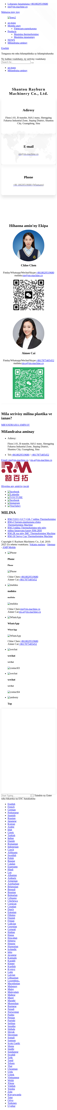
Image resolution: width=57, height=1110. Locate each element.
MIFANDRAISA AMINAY (15, 424)
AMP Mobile (9, 547)
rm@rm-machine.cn (18, 6)
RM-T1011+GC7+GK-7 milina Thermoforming (32, 519)
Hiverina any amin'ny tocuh (15, 486)
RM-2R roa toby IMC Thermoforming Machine (31, 533)
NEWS (11, 40)
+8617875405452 (45, 360)
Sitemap (51, 544)
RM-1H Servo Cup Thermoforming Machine (30, 536)
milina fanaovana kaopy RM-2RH (25, 530)
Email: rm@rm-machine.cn (14, 460)
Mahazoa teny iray (10, 12)
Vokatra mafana (37, 544)
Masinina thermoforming (26, 34)
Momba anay (14, 25)
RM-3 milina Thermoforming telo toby (27, 527)
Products (12, 31)
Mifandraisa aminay (17, 42)
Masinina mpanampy (24, 37)
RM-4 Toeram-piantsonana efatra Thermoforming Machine (24, 523)
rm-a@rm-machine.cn (33, 363)
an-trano (12, 23)
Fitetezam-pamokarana (25, 28)
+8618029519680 (28, 4)
